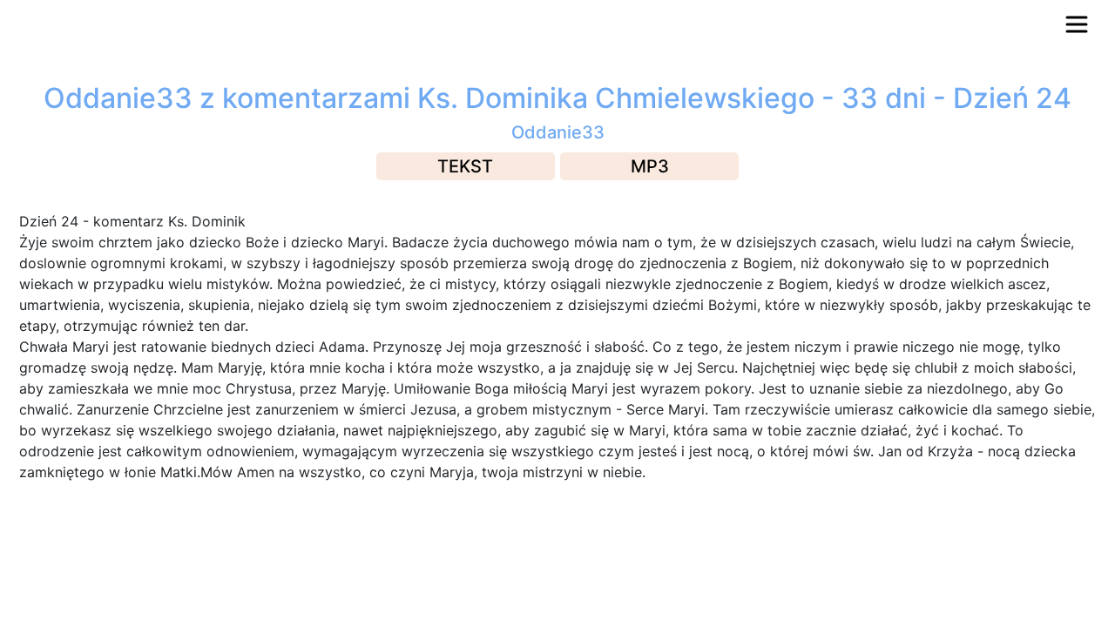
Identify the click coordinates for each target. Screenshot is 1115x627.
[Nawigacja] (1076, 24)
